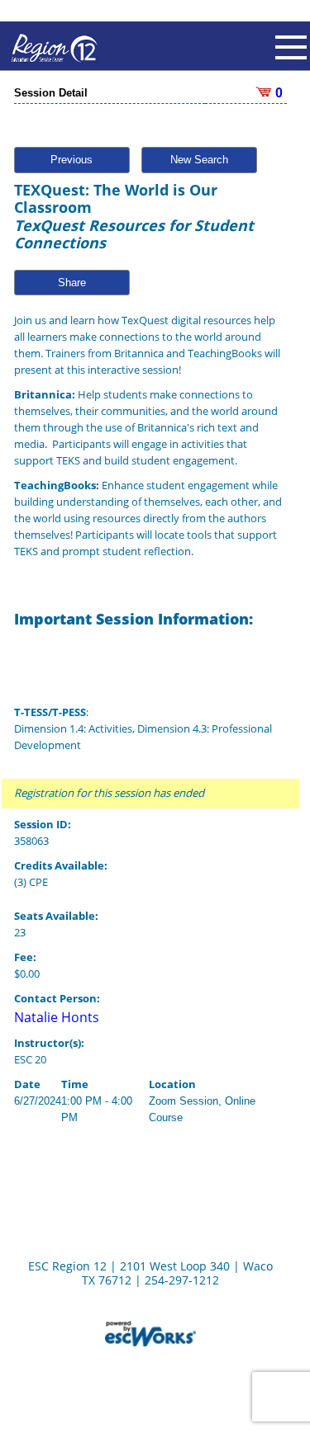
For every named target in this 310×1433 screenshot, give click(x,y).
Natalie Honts (56, 1017)
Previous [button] (71, 159)
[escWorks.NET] (150, 1332)
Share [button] (72, 282)
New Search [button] (199, 159)
